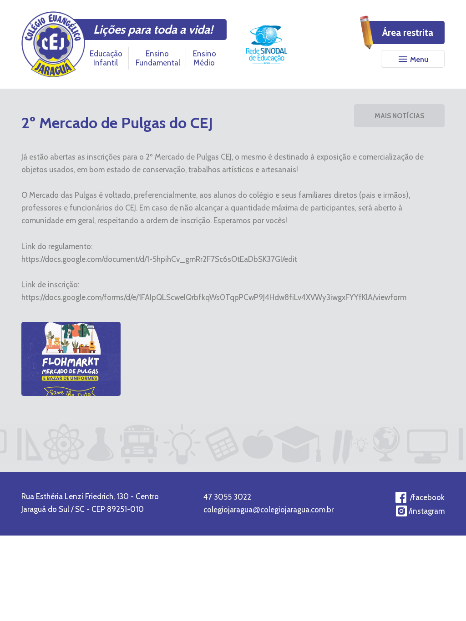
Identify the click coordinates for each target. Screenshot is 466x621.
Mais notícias (399, 115)
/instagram (427, 511)
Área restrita (407, 32)
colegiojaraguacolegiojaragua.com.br (268, 509)
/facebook (427, 497)
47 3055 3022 (227, 496)
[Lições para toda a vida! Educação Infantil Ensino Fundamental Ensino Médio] (53, 44)
